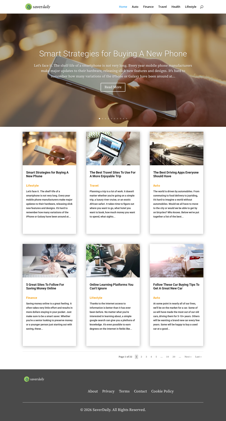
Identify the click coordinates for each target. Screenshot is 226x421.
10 (126, 118)
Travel (162, 7)
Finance (148, 7)
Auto (135, 7)
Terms (124, 391)
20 (174, 356)
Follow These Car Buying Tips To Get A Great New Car (176, 286)
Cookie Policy (162, 391)
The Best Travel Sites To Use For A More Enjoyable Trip (113, 174)
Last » (198, 356)
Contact (140, 391)
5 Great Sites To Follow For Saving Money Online (45, 286)
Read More (113, 87)
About (93, 391)
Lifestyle (190, 7)
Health (175, 7)
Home (123, 7)
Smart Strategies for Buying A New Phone (113, 53)
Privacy (108, 391)
